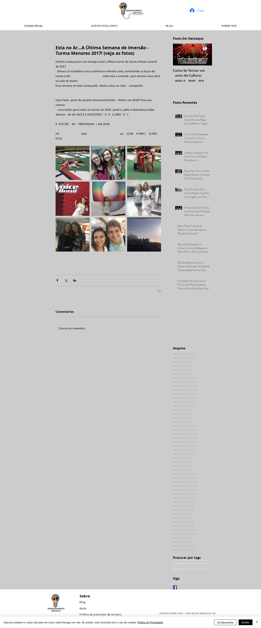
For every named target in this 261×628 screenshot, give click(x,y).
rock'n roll (205, 569)
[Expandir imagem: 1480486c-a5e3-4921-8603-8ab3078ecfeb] (144, 199)
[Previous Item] (178, 54)
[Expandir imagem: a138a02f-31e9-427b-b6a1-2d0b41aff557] (108, 163)
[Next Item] (206, 54)
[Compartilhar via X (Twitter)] (66, 280)
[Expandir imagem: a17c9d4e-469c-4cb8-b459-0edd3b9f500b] (72, 235)
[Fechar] (257, 622)
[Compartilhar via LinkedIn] (74, 280)
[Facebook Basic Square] (175, 587)
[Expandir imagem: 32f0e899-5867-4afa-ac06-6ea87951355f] (108, 235)
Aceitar (245, 622)
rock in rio (192, 569)
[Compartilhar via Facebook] (57, 280)
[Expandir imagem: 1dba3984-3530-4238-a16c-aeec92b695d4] (108, 199)
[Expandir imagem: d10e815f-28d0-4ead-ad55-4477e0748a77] (144, 163)
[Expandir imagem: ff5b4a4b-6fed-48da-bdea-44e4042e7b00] (72, 163)
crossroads (178, 563)
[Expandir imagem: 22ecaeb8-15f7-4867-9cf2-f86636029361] (144, 235)
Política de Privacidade (150, 622)
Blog (82, 602)
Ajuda (82, 608)
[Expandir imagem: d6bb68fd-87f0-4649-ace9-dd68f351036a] (72, 199)
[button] (100, 614)
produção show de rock (197, 563)
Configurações (225, 622)
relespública (179, 569)
